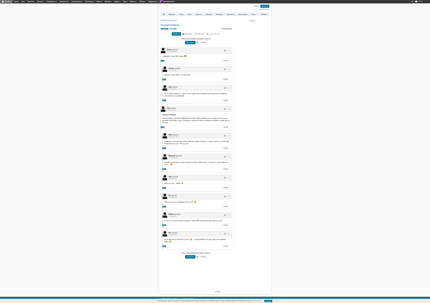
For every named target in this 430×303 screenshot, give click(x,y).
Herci (189, 14)
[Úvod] (164, 14)
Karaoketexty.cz (77, 1)
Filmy (181, 14)
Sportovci (230, 14)
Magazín (172, 14)
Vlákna (177, 34)
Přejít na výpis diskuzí (169, 20)
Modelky (219, 14)
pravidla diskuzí (264, 9)
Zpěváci (199, 14)
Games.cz (40, 1)
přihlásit (256, 6)
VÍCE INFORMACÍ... (257, 300)
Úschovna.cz (89, 1)
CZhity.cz (142, 1)
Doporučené (188, 34)
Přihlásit (203, 42)
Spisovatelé (242, 14)
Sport (125, 1)
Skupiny (209, 14)
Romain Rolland (170, 25)
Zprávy (16, 1)
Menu (264, 14)
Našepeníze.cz (153, 1)
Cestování (30, 1)
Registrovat (190, 42)
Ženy (23, 1)
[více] (412, 1)
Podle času (200, 34)
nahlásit (225, 60)
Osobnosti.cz (64, 1)
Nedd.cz (99, 1)
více (412, 1)
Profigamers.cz (51, 1)
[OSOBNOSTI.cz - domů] (175, 7)
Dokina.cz (133, 1)
